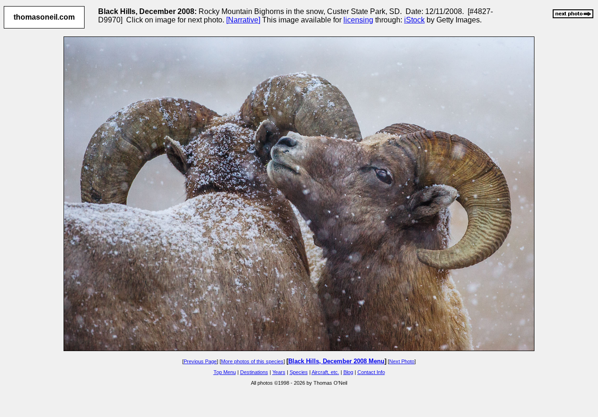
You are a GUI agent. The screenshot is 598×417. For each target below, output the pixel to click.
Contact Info (371, 372)
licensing (358, 20)
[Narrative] (243, 20)
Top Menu (225, 372)
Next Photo (401, 361)
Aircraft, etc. (325, 372)
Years (278, 372)
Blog (348, 372)
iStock (414, 20)
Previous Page (200, 361)
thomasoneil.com (44, 17)
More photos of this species (252, 361)
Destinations (254, 372)
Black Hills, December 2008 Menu (336, 361)
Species (299, 372)
